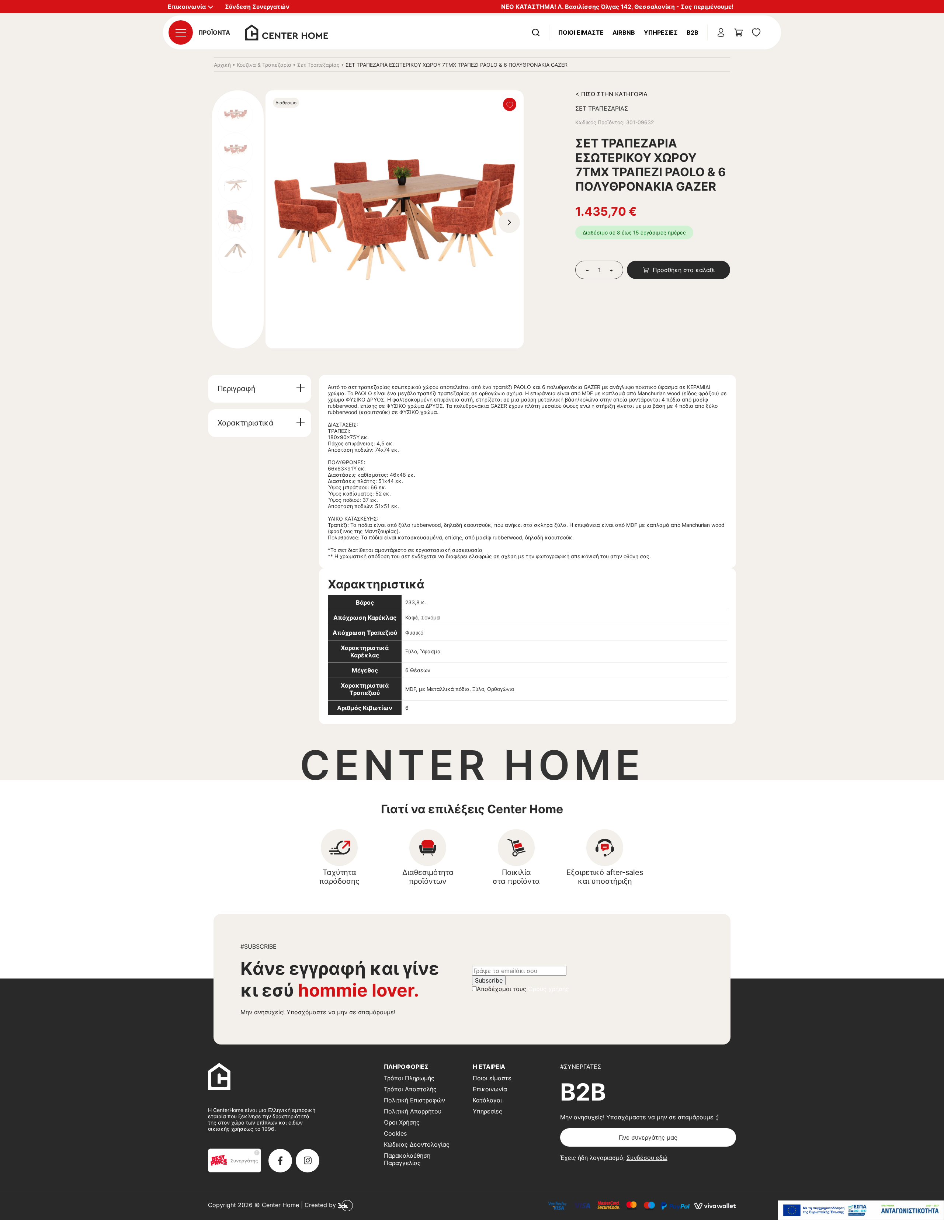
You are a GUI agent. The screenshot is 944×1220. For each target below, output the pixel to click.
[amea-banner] (861, 1210)
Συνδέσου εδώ (647, 1157)
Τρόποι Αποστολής (410, 1089)
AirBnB (623, 32)
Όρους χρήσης (548, 989)
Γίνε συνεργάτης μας (648, 1137)
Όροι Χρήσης (402, 1122)
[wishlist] (756, 32)
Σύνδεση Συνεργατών (257, 6)
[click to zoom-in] (395, 219)
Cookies (395, 1133)
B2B (692, 32)
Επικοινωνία (490, 1089)
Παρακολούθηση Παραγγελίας (407, 1159)
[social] (280, 1160)
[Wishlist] (509, 104)
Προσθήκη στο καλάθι (684, 270)
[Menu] (181, 32)
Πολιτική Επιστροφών (414, 1100)
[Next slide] (509, 222)
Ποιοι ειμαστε (581, 32)
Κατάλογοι (487, 1100)
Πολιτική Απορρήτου (412, 1111)
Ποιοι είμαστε (492, 1078)
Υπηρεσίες (661, 32)
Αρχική (222, 65)
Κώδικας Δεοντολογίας (417, 1144)
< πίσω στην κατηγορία (611, 94)
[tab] (259, 389)
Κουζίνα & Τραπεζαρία (264, 65)
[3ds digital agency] (345, 1205)
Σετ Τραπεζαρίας (318, 65)
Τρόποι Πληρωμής (409, 1078)
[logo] (286, 31)
